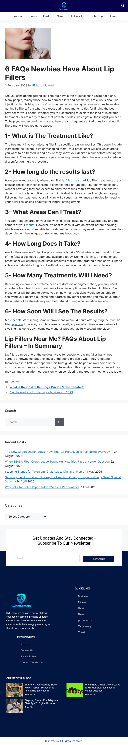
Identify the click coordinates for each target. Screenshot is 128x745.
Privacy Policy (28, 656)
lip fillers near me (73, 180)
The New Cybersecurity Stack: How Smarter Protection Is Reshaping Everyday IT (59, 451)
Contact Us (26, 650)
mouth (30, 225)
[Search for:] (30, 422)
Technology (96, 16)
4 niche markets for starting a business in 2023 (41, 392)
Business (17, 16)
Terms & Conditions (31, 662)
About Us (25, 644)
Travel (113, 16)
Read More (30, 694)
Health (46, 16)
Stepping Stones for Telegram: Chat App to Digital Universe (44, 471)
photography (77, 16)
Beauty (14, 382)
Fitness (33, 16)
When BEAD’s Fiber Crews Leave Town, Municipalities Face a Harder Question (57, 461)
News (60, 16)
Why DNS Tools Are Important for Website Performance (42, 487)
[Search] (59, 422)
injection (17, 324)
